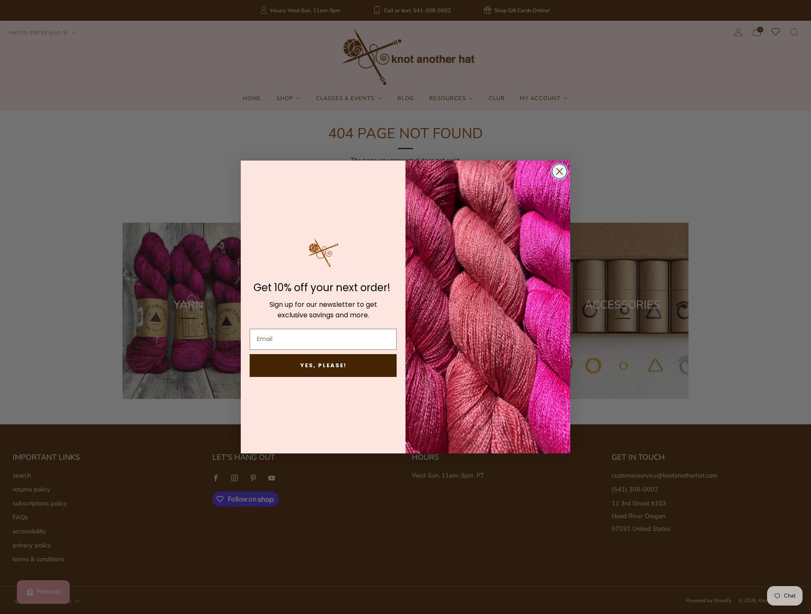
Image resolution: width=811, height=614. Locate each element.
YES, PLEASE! (323, 365)
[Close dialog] (559, 171)
